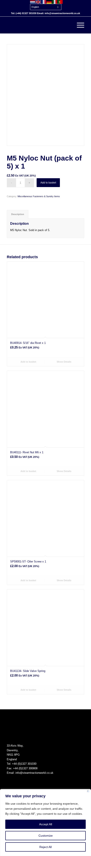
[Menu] (78, 25)
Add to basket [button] (28, 361)
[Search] (68, 25)
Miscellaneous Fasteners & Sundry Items (39, 196)
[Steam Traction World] (38, 25)
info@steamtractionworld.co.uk (34, 772)
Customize (46, 835)
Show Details (63, 361)
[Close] (88, 792)
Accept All (45, 824)
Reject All (45, 847)
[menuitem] (46, 5)
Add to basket (48, 182)
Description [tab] (17, 214)
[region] (45, 822)
